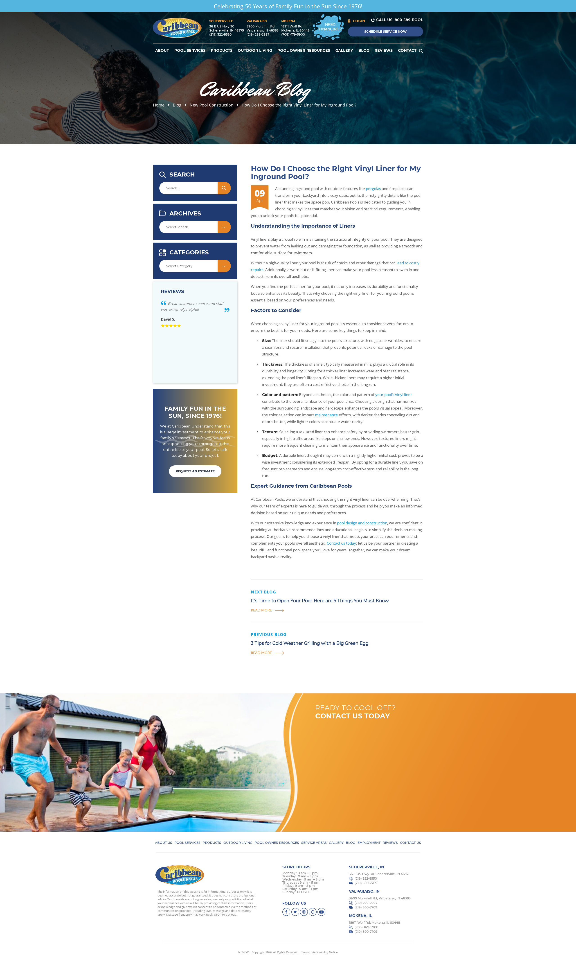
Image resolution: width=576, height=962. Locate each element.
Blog (363, 50)
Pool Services (189, 50)
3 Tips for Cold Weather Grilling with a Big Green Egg (310, 643)
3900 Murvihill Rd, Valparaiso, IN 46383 (380, 898)
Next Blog (263, 592)
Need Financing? (330, 27)
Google (313, 912)
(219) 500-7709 (366, 883)
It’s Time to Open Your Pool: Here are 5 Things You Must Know (320, 600)
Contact (407, 50)
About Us (163, 843)
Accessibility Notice (325, 952)
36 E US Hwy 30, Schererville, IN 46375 (379, 874)
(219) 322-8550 (220, 34)
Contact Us (410, 843)
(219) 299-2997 (258, 34)
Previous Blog (269, 634)
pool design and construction (362, 522)
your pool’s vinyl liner (393, 394)
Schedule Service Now (385, 31)
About (162, 50)
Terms (305, 952)
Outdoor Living (255, 50)
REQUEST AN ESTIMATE (195, 471)
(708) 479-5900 (293, 34)
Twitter (295, 912)
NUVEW (243, 952)
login (359, 21)
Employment (369, 843)
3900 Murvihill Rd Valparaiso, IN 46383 (263, 28)
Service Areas (314, 843)
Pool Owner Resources (303, 50)
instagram (304, 912)
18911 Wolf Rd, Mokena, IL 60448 (374, 923)
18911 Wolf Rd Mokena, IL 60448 (295, 28)
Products (221, 50)
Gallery (344, 50)
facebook (286, 912)
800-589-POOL (409, 20)
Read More (261, 610)
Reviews (384, 50)
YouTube (321, 912)
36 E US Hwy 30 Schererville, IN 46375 (226, 28)
